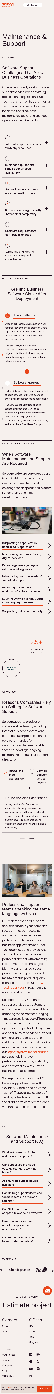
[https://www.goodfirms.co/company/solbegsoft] (31, 1376)
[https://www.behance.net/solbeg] (38, 1354)
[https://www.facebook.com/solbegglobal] (31, 1361)
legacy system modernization (27, 1052)
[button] (27, 545)
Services (6, 1349)
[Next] (31, 838)
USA (31, 1326)
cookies (10, 1387)
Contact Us (8, 1375)
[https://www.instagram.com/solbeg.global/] (38, 1369)
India (4, 1331)
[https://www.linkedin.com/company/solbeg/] (31, 1354)
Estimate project (27, 1305)
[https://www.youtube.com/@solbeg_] (31, 1369)
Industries (7, 1359)
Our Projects (8, 1354)
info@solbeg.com (31, 5)
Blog (4, 1370)
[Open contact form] (47, 1290)
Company (7, 1365)
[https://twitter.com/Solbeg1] (38, 1361)
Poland (5, 1326)
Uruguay (33, 1342)
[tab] (16, 779)
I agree (44, 1388)
